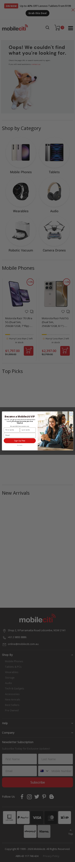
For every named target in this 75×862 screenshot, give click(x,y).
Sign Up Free (19, 440)
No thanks (19, 445)
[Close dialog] (70, 413)
